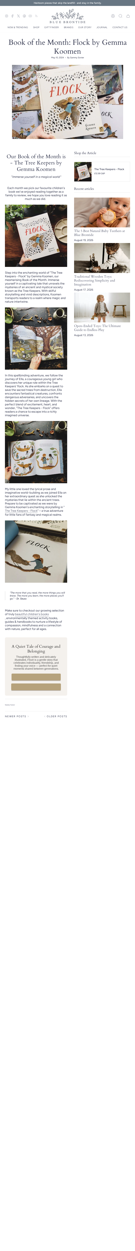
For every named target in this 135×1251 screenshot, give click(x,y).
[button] (18, 28)
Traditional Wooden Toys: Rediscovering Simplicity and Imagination (94, 280)
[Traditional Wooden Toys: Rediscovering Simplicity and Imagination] (102, 258)
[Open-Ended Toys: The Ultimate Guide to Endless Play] (102, 307)
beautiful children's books (32, 614)
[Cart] (128, 16)
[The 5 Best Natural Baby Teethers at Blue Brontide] (102, 212)
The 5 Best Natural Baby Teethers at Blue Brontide (99, 233)
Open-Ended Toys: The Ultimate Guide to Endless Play (97, 328)
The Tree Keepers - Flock (21, 511)
